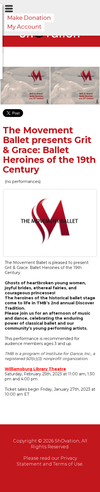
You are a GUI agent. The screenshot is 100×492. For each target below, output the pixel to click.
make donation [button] (29, 17)
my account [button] (24, 26)
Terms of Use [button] (67, 464)
